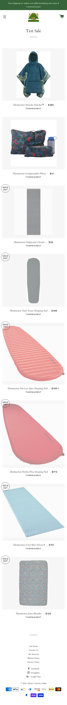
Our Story (33, 646)
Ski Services (33, 654)
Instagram (35, 673)
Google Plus (35, 676)
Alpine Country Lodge (36, 683)
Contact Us (33, 650)
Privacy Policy (33, 662)
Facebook (35, 668)
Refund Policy (34, 658)
